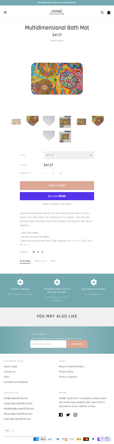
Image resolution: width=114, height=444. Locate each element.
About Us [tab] (40, 261)
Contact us (9, 371)
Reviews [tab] (25, 261)
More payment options (57, 203)
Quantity (25, 173)
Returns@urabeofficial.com (18, 413)
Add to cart (57, 185)
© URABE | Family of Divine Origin (16, 436)
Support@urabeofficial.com (18, 403)
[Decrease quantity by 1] (46, 173)
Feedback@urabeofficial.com (19, 408)
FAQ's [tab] (53, 261)
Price (23, 165)
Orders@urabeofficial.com (17, 419)
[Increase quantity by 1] (61, 173)
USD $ (7, 431)
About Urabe (10, 366)
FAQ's (7, 377)
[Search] (102, 12)
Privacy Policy (66, 371)
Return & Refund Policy (71, 366)
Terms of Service (68, 377)
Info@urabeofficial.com (16, 398)
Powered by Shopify (38, 436)
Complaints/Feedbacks (16, 382)
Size (22, 155)
